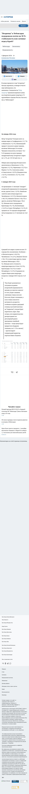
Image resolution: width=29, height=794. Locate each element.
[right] (27, 21)
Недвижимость (7, 50)
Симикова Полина (8, 58)
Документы (25, 21)
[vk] (12, 372)
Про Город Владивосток (7, 651)
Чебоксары (6, 46)
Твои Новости (5, 619)
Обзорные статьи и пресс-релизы (9, 686)
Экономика (16, 46)
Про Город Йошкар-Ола (7, 622)
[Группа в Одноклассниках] (5, 663)
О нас (3, 671)
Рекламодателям (6, 692)
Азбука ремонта (5, 21)
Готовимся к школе (15, 21)
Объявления (4, 680)
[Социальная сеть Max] (14, 79)
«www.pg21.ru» (13, 700)
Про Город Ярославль (7, 632)
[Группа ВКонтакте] (8, 76)
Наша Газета (4, 626)
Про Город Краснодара (7, 654)
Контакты (4, 674)
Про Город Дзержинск (7, 648)
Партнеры (4, 695)
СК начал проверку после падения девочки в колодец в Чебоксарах (14, 422)
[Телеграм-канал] (21, 76)
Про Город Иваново (6, 629)
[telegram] (17, 372)
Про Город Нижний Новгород (8, 645)
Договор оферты (5, 683)
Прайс (3, 689)
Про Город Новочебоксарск (8, 616)
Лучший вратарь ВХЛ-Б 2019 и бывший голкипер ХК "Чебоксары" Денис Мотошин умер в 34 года (14, 412)
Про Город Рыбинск (6, 638)
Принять (23, 25)
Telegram (4, 669)
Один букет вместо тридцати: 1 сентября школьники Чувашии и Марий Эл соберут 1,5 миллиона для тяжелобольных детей (14, 431)
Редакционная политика (7, 677)
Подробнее (10, 743)
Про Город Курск (5, 635)
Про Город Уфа (5, 641)
